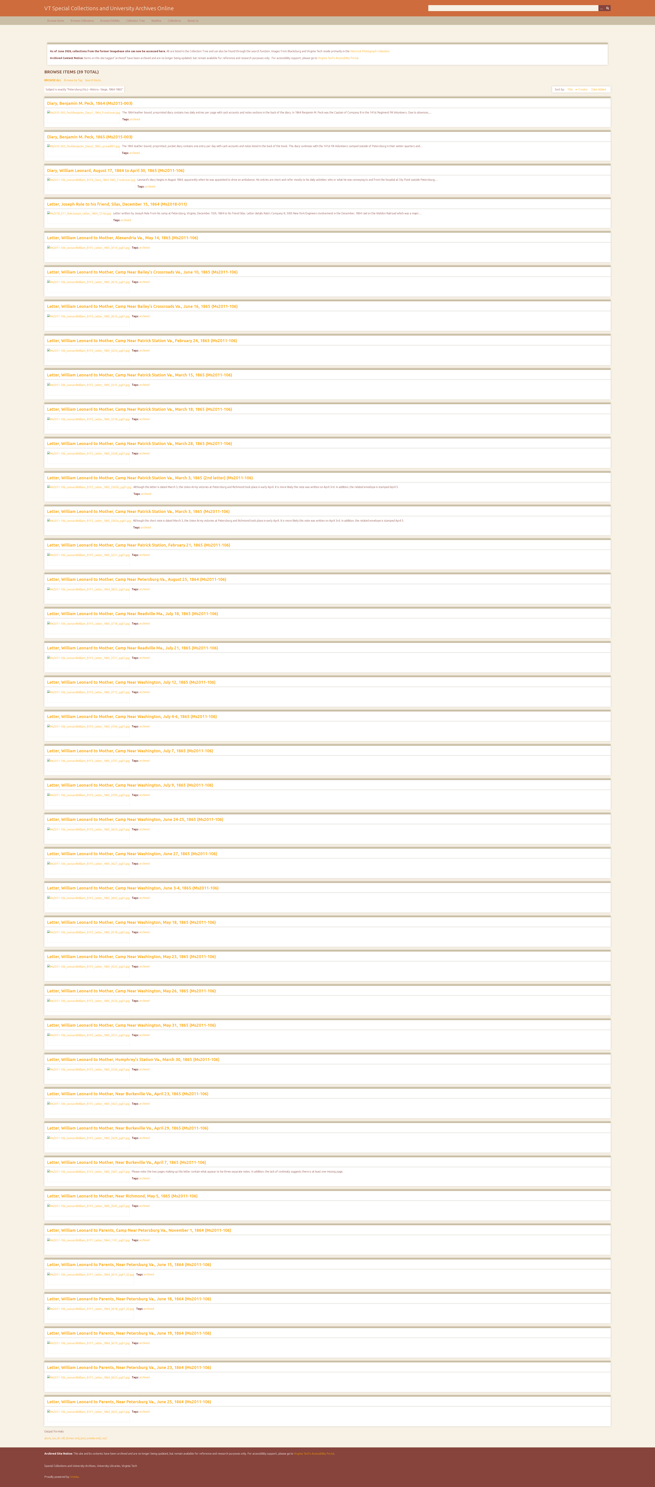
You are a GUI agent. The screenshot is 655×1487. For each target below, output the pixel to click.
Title (570, 89)
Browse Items (55, 20)
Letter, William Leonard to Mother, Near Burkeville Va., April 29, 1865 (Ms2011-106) (127, 1128)
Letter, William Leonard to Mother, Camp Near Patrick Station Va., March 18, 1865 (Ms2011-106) (139, 409)
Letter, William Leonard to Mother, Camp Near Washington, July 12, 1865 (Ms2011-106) (131, 682)
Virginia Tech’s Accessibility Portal (314, 1453)
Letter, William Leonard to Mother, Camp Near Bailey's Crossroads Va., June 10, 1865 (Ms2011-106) (142, 272)
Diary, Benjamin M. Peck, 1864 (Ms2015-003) (90, 103)
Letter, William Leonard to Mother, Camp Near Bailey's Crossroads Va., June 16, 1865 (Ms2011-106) (142, 306)
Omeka (74, 1476)
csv (54, 1438)
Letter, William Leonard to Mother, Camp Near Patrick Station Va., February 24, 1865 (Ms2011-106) (142, 340)
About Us (193, 20)
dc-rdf (61, 1438)
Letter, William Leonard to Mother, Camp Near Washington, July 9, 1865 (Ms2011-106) (130, 785)
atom (47, 1438)
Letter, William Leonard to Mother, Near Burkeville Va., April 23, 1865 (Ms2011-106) (127, 1093)
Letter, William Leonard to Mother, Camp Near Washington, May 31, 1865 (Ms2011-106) (131, 1025)
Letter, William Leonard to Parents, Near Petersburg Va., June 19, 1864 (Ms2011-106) (129, 1333)
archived (135, 119)
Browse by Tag (73, 80)
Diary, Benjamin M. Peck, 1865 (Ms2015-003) (90, 137)
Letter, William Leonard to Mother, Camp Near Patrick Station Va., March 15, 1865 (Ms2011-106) (139, 375)
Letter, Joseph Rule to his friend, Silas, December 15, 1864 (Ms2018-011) (117, 204)
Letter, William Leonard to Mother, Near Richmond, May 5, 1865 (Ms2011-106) (122, 1196)
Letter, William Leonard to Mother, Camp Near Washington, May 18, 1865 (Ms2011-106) (131, 922)
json (83, 1438)
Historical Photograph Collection (369, 51)
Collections (174, 20)
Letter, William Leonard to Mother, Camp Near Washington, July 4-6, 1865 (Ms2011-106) (132, 716)
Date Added (598, 89)
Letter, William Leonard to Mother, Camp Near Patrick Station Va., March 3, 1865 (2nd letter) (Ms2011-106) (150, 478)
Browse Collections (82, 20)
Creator (583, 89)
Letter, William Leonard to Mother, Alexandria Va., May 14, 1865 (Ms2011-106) (122, 237)
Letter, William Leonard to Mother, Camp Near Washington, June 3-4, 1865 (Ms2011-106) (133, 888)
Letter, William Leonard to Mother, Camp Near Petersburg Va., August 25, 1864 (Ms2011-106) (136, 579)
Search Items (93, 80)
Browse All (52, 80)
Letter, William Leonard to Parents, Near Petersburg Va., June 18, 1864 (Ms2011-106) (129, 1299)
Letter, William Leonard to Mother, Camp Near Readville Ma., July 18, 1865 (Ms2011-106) (132, 613)
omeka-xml (93, 1438)
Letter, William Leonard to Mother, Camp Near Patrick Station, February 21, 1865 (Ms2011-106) (138, 545)
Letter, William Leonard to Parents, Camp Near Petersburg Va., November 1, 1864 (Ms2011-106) (139, 1230)
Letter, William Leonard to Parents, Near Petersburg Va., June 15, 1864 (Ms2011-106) (129, 1264)
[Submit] (608, 8)
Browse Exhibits (110, 20)
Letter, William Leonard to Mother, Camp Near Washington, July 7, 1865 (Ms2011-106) (130, 751)
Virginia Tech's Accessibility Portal (338, 58)
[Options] (601, 8)
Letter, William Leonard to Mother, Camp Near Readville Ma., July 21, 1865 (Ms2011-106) (132, 648)
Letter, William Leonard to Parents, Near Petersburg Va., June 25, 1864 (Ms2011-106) (129, 1401)
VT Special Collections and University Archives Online (109, 8)
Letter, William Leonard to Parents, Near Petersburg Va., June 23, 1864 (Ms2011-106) (129, 1367)
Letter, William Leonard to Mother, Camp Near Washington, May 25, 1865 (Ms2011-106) (131, 956)
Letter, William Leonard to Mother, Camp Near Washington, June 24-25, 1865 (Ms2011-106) (135, 819)
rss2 (104, 1438)
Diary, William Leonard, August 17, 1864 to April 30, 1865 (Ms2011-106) (115, 170)
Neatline (156, 20)
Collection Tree (135, 20)
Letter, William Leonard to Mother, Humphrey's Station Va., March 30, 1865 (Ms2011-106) (133, 1059)
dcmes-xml (72, 1438)
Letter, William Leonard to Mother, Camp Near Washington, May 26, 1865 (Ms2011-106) (131, 991)
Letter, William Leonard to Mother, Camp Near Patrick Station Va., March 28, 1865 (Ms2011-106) (139, 443)
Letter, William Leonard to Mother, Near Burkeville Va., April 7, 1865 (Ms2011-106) (126, 1162)
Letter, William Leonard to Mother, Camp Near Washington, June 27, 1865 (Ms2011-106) (132, 853)
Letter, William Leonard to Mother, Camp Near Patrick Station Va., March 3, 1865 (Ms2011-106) (138, 511)
